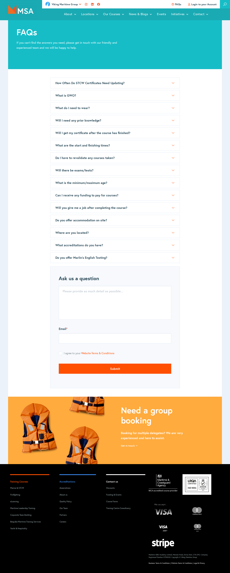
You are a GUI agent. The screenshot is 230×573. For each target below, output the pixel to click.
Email (63, 329)
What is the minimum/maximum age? (81, 183)
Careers (63, 522)
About (68, 14)
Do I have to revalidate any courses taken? (85, 158)
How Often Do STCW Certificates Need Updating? (90, 83)
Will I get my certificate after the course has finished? (93, 133)
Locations (87, 14)
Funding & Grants (113, 495)
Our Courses (111, 14)
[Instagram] (86, 4)
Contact (198, 14)
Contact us (112, 481)
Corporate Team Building (20, 515)
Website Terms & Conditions (97, 353)
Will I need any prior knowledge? (78, 120)
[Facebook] (98, 4)
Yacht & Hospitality (18, 529)
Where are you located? (72, 233)
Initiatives (177, 14)
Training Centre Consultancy (118, 508)
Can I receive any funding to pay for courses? (86, 195)
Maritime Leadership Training (22, 508)
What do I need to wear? (72, 108)
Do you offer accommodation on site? (81, 220)
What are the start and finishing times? (82, 145)
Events (161, 14)
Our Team (64, 508)
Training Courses (19, 481)
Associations (65, 488)
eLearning (14, 502)
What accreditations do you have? (79, 245)
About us (63, 495)
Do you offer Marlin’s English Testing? (81, 258)
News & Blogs (138, 14)
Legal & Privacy (199, 563)
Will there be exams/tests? (74, 170)
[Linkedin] (92, 4)
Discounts (110, 488)
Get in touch (128, 445)
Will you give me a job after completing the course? (91, 208)
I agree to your (89, 353)
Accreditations (67, 481)
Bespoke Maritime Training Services (23, 522)
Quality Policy (66, 502)
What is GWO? (65, 95)
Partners (63, 515)
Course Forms (112, 502)
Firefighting (15, 495)
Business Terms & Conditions (159, 563)
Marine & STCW (17, 488)
